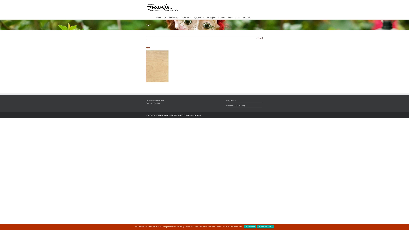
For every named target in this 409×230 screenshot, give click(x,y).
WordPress (187, 115)
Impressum (232, 100)
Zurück (260, 38)
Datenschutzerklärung (236, 105)
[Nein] (406, 227)
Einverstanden (250, 227)
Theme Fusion (196, 115)
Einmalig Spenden (153, 103)
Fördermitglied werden (155, 100)
